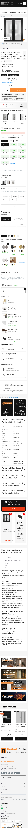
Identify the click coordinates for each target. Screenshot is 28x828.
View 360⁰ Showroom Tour (7, 761)
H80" (11, 140)
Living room (21, 199)
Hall (22, 463)
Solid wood (4, 445)
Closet (19, 463)
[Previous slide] (25, 119)
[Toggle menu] (24, 3)
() (9, 85)
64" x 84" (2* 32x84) (7, 449)
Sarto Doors (21, 105)
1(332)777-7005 (7, 806)
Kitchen (15, 196)
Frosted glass (5, 457)
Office (13, 199)
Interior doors (14, 9)
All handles (6, 219)
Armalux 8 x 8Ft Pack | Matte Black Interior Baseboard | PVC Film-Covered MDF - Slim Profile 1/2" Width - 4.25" (20, 529)
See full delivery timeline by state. (10, 99)
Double (15, 428)
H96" (22, 140)
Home (2, 9)
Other (13, 206)
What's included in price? (7, 82)
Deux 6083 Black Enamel (6, 725)
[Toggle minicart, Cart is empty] (18, 3)
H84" (16, 140)
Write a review (14, 85)
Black (3, 453)
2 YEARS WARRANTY (7, 384)
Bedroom (21, 461)
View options (7, 739)
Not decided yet (6, 196)
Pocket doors (21, 9)
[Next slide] (25, 116)
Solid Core (16, 441)
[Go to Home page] (7, 3)
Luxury (3, 461)
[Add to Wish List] (24, 52)
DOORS (7, 9)
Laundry (15, 463)
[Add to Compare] (24, 55)
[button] (7, 403)
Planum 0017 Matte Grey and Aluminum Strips (20, 725)
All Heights (4, 140)
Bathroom (16, 461)
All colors (4, 236)
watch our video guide (13, 137)
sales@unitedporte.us (8, 807)
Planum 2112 (6, 529)
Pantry (5, 203)
